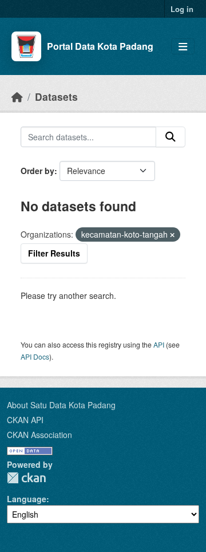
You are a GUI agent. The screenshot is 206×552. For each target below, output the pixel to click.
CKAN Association (39, 434)
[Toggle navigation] (183, 46)
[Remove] (172, 234)
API (158, 344)
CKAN (26, 478)
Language (26, 498)
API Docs (35, 356)
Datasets (56, 96)
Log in (182, 8)
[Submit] (170, 137)
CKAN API (25, 419)
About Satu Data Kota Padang (61, 405)
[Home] (17, 96)
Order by (37, 170)
